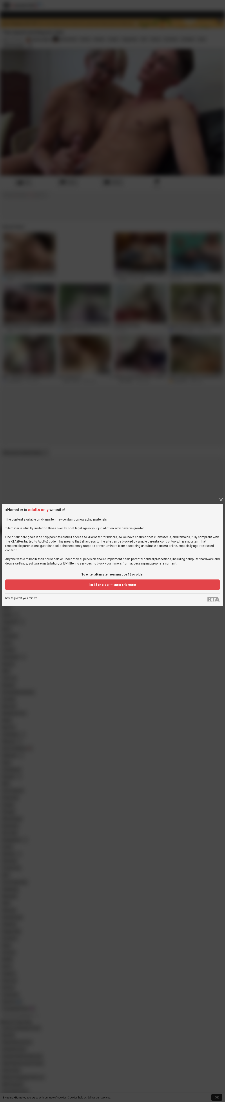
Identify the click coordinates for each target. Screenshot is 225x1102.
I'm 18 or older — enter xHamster (112, 585)
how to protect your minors (21, 598)
